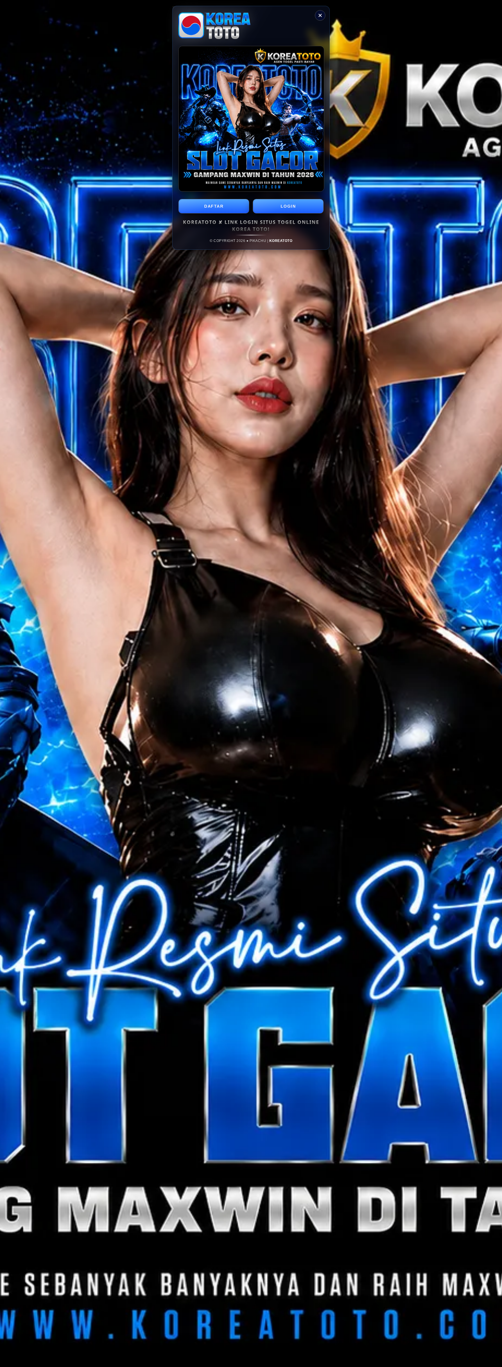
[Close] (320, 15)
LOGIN (288, 206)
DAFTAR (213, 206)
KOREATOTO (281, 241)
